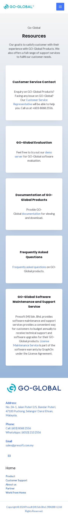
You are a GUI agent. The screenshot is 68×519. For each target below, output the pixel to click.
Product (10, 476)
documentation (31, 213)
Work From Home (16, 492)
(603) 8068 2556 (21, 428)
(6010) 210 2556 (31, 432)
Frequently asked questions (29, 267)
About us (11, 484)
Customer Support (16, 480)
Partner (10, 488)
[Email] (9, 455)
